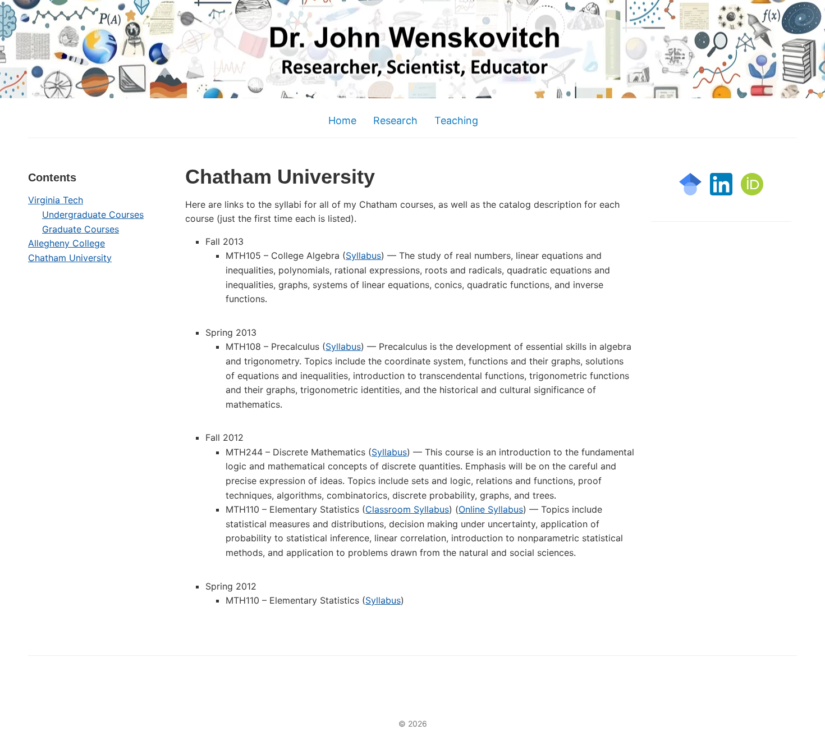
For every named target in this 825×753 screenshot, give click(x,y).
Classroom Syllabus (407, 509)
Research (395, 120)
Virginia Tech (55, 200)
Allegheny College (66, 243)
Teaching (456, 120)
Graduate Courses (80, 229)
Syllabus (363, 255)
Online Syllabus (491, 509)
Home (342, 120)
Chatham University (70, 257)
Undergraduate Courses (93, 214)
